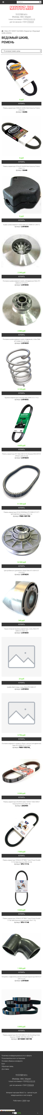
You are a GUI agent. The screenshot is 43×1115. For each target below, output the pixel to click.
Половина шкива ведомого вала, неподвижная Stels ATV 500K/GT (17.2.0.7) (21, 282)
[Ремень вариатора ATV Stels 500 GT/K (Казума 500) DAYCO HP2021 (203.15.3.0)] (21, 423)
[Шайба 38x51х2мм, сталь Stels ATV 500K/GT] (21, 657)
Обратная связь (7, 1066)
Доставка (5, 1069)
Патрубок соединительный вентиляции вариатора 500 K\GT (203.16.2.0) (21, 978)
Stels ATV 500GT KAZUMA (13, 31)
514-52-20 (31, 19)
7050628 (30, 22)
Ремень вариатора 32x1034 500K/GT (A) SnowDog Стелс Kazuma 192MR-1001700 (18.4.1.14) (21, 1036)
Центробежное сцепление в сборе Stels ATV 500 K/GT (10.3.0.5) (21, 571)
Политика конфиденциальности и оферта (17, 1056)
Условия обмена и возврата (12, 1061)
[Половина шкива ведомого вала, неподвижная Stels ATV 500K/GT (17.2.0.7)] (21, 250)
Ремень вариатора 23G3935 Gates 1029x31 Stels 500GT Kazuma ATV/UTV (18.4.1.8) (21, 803)
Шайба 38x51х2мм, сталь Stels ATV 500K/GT (21, 687)
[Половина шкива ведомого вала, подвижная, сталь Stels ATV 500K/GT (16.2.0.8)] (21, 309)
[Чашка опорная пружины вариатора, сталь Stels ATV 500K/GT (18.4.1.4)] (21, 598)
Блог (3, 1064)
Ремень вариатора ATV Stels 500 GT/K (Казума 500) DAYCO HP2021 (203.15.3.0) (21, 455)
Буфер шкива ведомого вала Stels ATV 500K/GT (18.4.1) (21, 224)
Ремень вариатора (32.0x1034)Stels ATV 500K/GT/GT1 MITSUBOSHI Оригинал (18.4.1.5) (21, 513)
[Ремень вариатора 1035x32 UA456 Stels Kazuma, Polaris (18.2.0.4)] (21, 77)
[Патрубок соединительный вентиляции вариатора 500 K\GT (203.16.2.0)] (21, 946)
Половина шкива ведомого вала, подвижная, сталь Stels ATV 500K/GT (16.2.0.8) (21, 340)
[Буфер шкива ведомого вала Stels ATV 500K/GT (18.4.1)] (21, 194)
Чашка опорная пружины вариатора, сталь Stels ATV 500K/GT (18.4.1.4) (21, 630)
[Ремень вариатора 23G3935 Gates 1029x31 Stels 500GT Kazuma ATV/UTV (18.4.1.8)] (21, 771)
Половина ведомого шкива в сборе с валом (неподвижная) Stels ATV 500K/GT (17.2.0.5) (21, 744)
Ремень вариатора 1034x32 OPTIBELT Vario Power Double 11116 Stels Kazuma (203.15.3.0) (21, 861)
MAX (22, 17)
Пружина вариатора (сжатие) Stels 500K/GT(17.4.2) (21, 397)
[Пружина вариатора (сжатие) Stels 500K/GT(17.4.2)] (21, 367)
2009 (24, 1101)
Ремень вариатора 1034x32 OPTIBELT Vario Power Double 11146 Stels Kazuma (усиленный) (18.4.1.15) (21, 919)
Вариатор (28, 31)
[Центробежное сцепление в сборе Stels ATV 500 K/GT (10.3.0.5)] (21, 540)
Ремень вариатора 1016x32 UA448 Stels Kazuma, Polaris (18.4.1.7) (21, 167)
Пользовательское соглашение (13, 1058)
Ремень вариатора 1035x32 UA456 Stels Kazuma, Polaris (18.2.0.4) (21, 109)
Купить (21, 104)
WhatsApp (15, 17)
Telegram (27, 17)
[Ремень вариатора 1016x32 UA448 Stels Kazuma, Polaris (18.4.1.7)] (21, 136)
